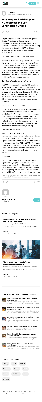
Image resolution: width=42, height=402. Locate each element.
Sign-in (32, 3)
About (11, 391)
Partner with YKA (18, 391)
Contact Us (14, 394)
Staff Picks (16, 374)
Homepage (5, 391)
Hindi (14, 364)
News (25, 374)
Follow (37, 200)
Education (6, 369)
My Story (6, 379)
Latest (25, 369)
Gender (5, 374)
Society (5, 364)
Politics (22, 364)
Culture (16, 369)
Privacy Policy (21, 394)
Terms (8, 394)
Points (25, 391)
